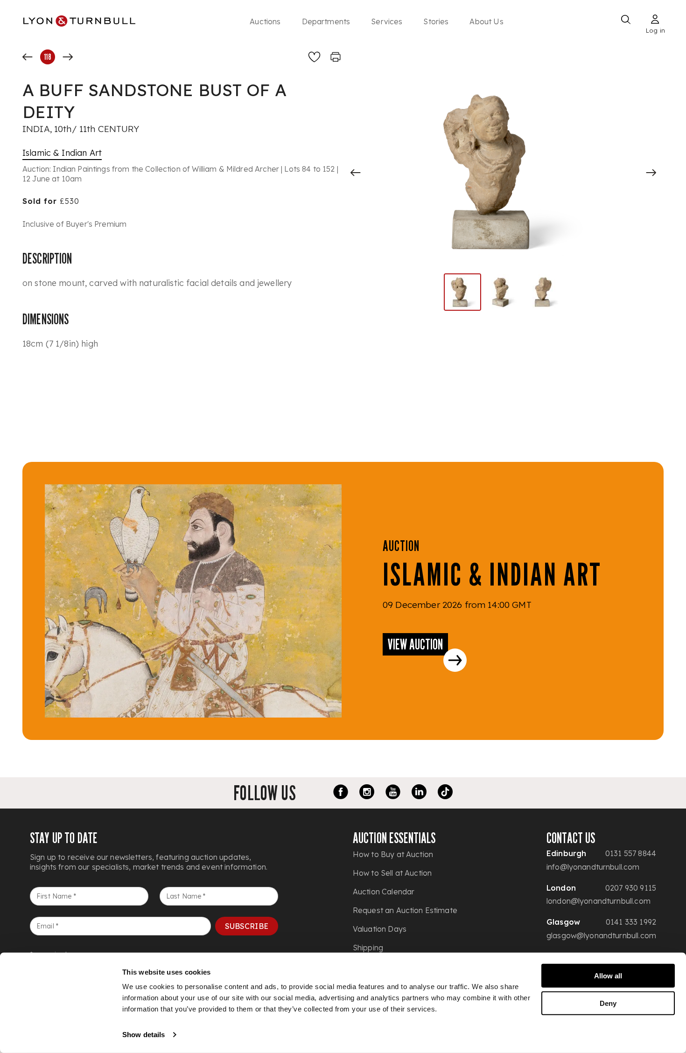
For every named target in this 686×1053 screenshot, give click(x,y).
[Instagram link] (366, 793)
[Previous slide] (355, 172)
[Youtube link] (392, 793)
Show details (143, 1035)
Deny (608, 1003)
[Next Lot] (68, 57)
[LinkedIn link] (419, 793)
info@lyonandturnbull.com (593, 867)
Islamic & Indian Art (62, 152)
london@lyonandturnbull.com (598, 901)
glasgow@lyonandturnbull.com (601, 935)
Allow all (608, 976)
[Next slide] (651, 172)
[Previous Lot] (27, 57)
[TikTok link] (445, 793)
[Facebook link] (340, 793)
